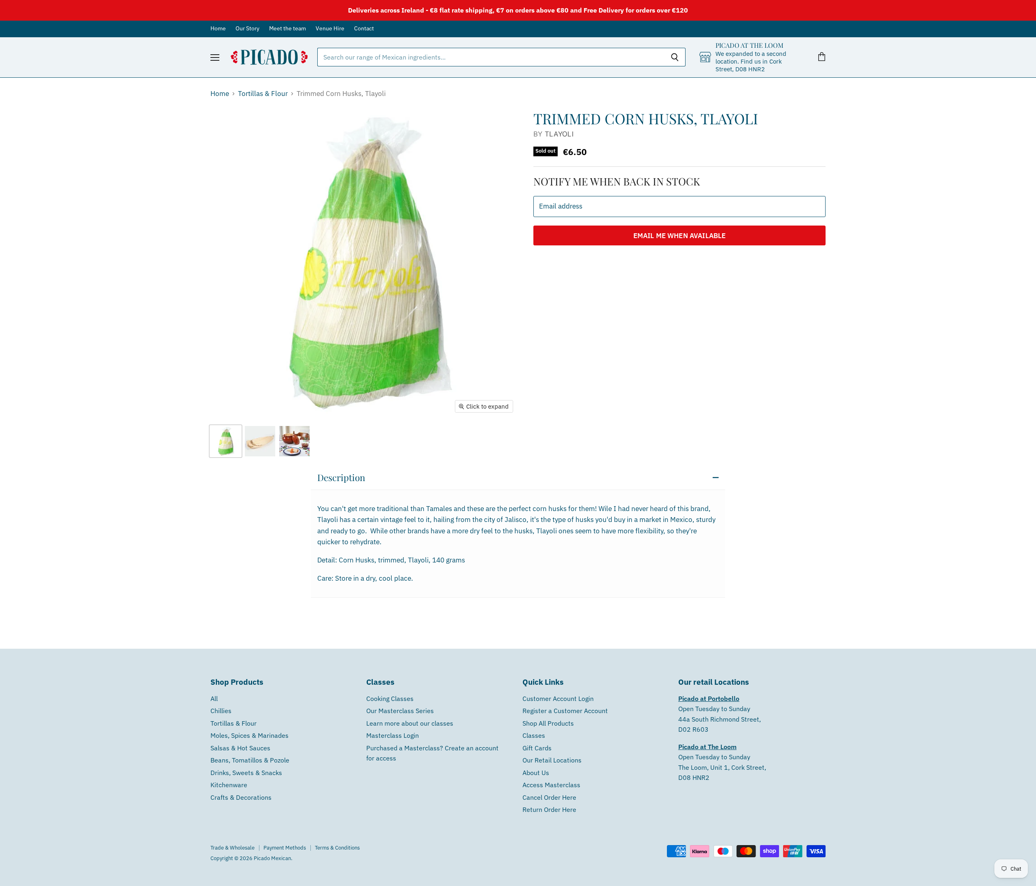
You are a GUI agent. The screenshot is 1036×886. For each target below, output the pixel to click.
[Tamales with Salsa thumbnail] (294, 441)
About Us (535, 773)
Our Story (247, 29)
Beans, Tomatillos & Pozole (249, 760)
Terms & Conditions (337, 847)
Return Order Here (549, 809)
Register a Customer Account (565, 711)
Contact (364, 29)
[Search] (675, 57)
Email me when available (679, 235)
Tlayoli (559, 134)
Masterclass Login (392, 735)
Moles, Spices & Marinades (249, 735)
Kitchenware (228, 785)
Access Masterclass (551, 785)
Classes (533, 735)
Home (218, 29)
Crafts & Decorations (241, 797)
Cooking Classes (390, 698)
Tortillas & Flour (263, 94)
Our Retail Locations (552, 760)
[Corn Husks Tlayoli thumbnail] (226, 441)
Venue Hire (330, 29)
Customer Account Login (558, 698)
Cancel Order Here (549, 797)
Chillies (220, 711)
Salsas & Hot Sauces (240, 748)
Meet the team (287, 29)
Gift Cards (537, 748)
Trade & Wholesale (232, 847)
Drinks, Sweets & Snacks (246, 773)
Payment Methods (284, 847)
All (214, 698)
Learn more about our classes (409, 723)
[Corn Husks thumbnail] (260, 441)
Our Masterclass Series (400, 711)
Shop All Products (548, 723)
